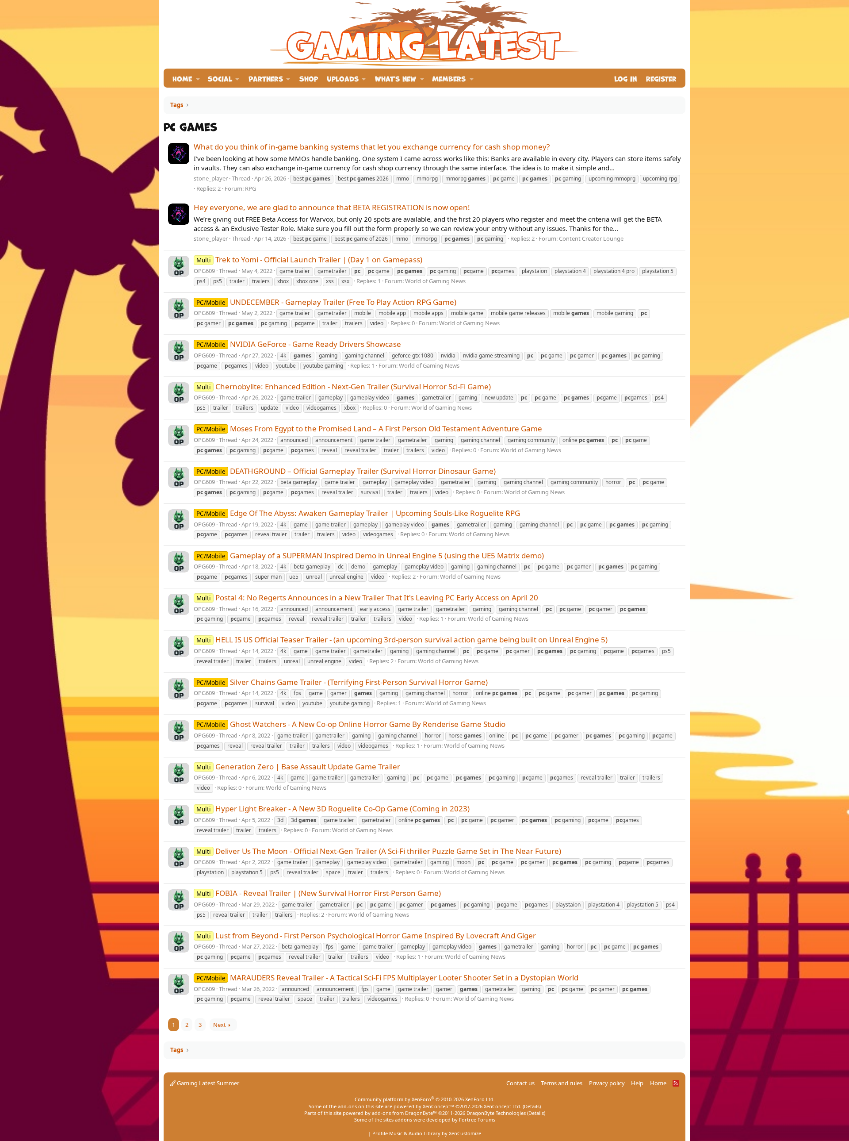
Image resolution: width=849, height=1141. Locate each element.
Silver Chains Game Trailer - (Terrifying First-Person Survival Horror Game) (342, 682)
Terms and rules (561, 1083)
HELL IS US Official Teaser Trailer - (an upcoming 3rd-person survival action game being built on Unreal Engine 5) (402, 639)
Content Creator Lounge (591, 238)
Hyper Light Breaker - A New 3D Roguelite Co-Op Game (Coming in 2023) (333, 808)
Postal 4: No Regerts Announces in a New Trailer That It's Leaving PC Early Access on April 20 (367, 597)
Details (531, 1106)
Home (182, 78)
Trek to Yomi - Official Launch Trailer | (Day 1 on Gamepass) (309, 259)
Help (637, 1083)
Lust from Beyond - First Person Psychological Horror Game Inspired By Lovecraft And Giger (366, 935)
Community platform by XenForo (425, 1099)
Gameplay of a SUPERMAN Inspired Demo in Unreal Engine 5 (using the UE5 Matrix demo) (370, 555)
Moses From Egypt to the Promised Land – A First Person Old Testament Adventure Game (369, 428)
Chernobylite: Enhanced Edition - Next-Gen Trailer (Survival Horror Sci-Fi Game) (343, 386)
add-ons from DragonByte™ (404, 1113)
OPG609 (204, 271)
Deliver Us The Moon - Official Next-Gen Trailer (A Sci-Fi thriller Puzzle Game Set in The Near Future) (378, 851)
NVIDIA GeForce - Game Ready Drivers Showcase (298, 344)
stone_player (211, 178)
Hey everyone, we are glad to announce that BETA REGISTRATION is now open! (332, 207)
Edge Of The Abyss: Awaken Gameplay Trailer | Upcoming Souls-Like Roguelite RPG (358, 513)
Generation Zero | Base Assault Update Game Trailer (298, 766)
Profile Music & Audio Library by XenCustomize (426, 1133)
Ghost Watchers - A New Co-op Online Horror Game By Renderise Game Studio (350, 724)
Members (449, 78)
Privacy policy (607, 1083)
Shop (308, 78)
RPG (250, 188)
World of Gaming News (435, 281)
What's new (395, 78)
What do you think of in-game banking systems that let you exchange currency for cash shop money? (372, 147)
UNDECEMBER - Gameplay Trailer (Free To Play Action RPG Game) (326, 302)
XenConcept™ (438, 1106)
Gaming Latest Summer (207, 1083)
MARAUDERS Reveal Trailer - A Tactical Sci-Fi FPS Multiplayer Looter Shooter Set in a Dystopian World (387, 977)
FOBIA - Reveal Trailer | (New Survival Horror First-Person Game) (318, 893)
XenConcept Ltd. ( (504, 1106)
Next (219, 1025)
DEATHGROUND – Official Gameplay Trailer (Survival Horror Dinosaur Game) (346, 471)
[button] (197, 78)
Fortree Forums (477, 1119)
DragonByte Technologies (496, 1113)
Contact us (520, 1083)
